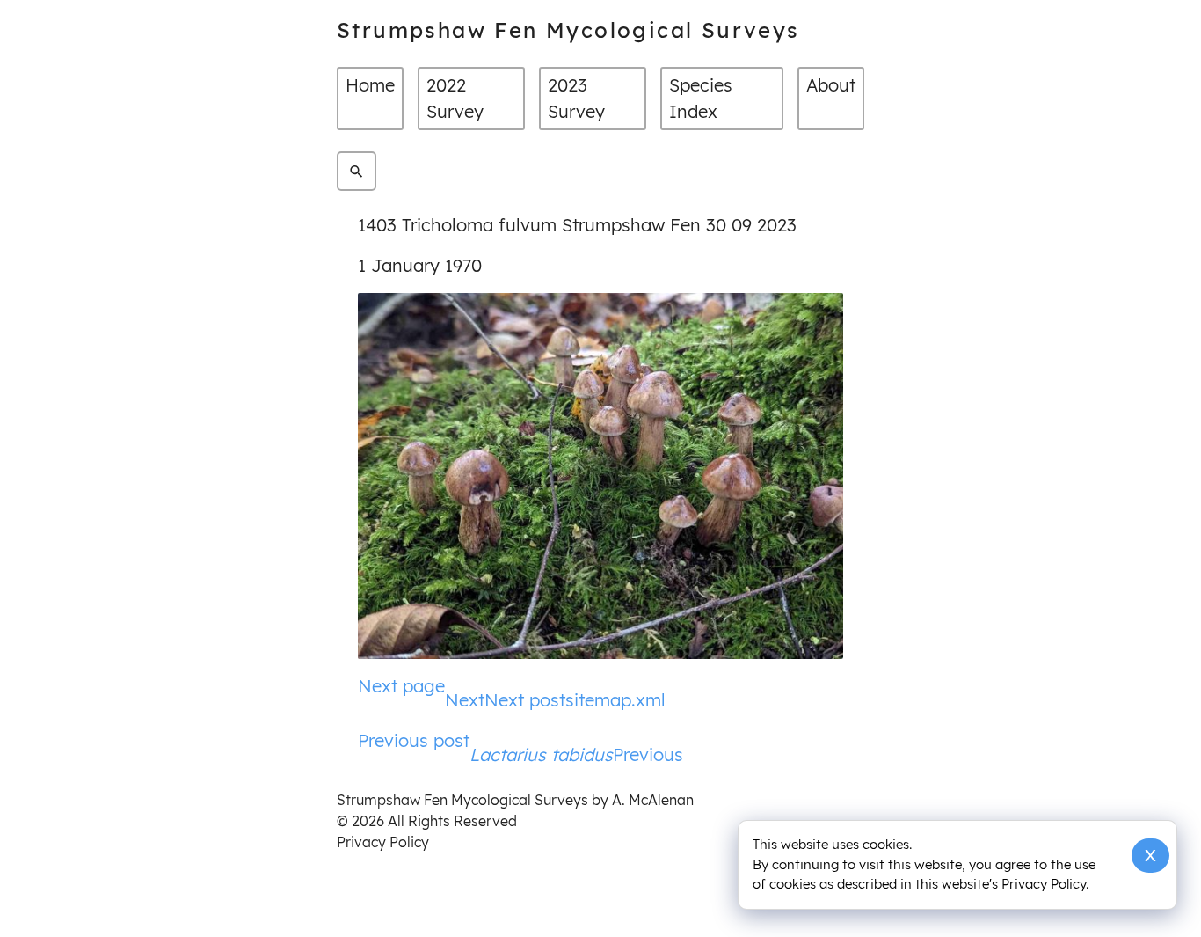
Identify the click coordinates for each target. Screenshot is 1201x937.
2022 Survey (455, 98)
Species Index (700, 98)
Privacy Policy (383, 842)
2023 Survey (576, 98)
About (830, 85)
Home (370, 85)
